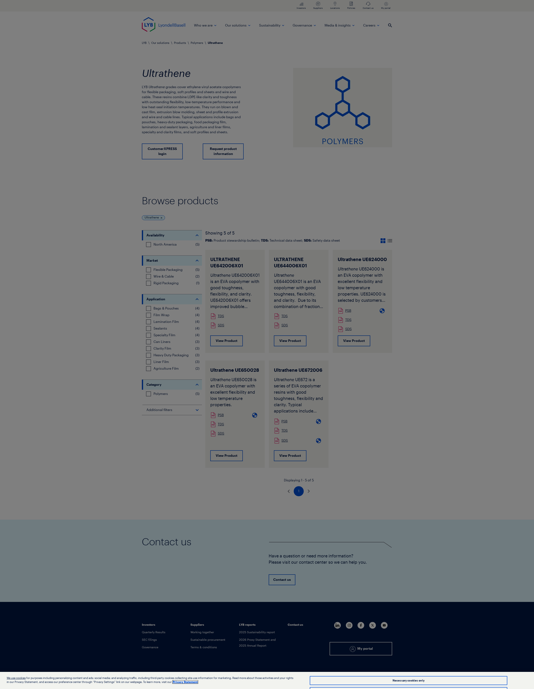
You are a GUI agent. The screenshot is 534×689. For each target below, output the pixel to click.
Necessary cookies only (408, 680)
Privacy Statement (185, 682)
